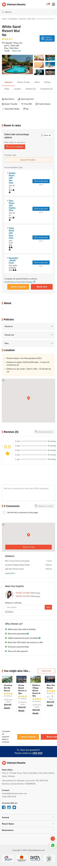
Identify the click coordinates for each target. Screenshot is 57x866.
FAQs (6, 89)
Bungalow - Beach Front (13, 260)
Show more (46, 671)
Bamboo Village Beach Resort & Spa (36, 690)
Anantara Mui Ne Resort (8, 688)
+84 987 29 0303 (23, 596)
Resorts (22, 19)
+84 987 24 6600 (23, 593)
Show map (16, 51)
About (37, 82)
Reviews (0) (31, 89)
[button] (28, 398)
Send (48, 607)
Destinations (12, 19)
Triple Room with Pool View (11, 233)
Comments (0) (46, 89)
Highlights (8, 82)
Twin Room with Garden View (12, 205)
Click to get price (41, 181)
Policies (47, 82)
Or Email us (9, 612)
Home (4, 19)
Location (17, 89)
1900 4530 (37, 753)
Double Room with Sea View (12, 178)
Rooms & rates (23, 82)
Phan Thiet (31, 19)
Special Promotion (28, 160)
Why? (41, 185)
